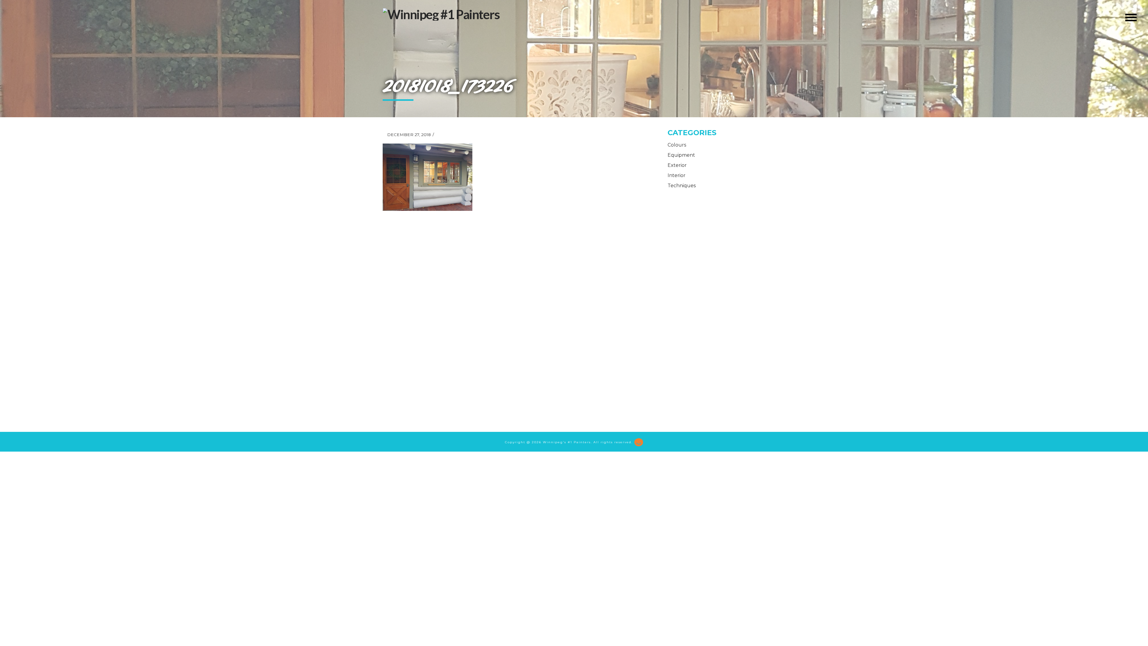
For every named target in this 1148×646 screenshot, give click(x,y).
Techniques (682, 185)
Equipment (681, 155)
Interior (677, 175)
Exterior (677, 165)
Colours (677, 145)
